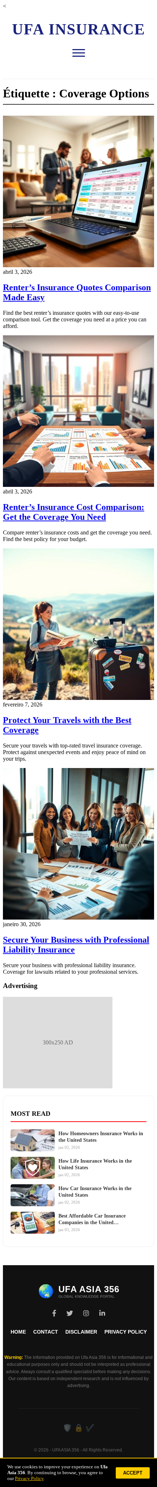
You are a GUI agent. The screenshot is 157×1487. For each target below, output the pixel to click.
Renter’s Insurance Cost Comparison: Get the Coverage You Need (73, 512)
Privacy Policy (125, 1332)
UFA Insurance (78, 29)
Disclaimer (81, 1332)
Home (18, 1332)
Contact (45, 1332)
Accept (132, 1473)
